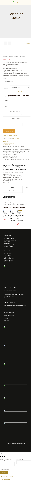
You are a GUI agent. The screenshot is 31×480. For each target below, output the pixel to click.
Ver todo (27, 43)
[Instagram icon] (21, 446)
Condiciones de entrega (10, 240)
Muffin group (18, 442)
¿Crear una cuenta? (5, 479)
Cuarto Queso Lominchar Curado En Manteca (20, 216)
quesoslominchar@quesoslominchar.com (15, 305)
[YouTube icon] (17, 446)
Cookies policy (7, 255)
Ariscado (6, 318)
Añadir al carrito (9, 131)
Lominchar (16, 138)
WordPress (22, 443)
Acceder (4, 472)
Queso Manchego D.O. (10, 315)
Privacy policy (7, 253)
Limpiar (20, 91)
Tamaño (5, 78)
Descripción (6, 141)
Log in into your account (10, 257)
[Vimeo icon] (14, 446)
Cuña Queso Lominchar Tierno (6, 214)
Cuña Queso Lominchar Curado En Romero (13, 216)
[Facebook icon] (10, 446)
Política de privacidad (9, 245)
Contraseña (20, 459)
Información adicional (8, 143)
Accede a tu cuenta (9, 238)
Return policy (7, 262)
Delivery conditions (9, 258)
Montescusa (7, 317)
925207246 (12, 302)
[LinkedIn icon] (19, 446)
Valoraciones (6, 144)
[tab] (16, 141)
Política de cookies (9, 246)
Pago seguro (7, 241)
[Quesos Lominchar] (15, 2)
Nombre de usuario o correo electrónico (5, 460)
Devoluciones (7, 243)
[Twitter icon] (12, 446)
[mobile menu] (28, 2)
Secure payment (8, 260)
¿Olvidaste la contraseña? (7, 476)
